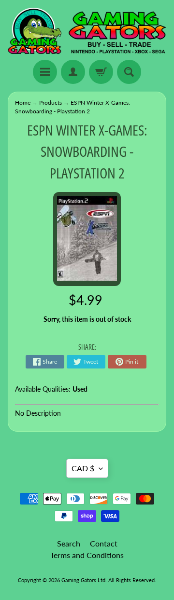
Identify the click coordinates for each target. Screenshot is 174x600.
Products (50, 102)
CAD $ (83, 468)
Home (22, 102)
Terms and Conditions (87, 554)
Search (68, 543)
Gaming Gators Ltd (83, 580)
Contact (103, 543)
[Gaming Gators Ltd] (87, 31)
